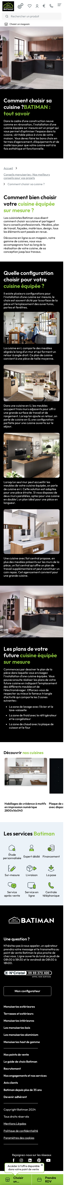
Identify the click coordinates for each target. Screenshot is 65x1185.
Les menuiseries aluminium (21, 1034)
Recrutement (12, 1068)
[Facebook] (13, 1161)
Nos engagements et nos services (25, 1075)
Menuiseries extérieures (19, 1006)
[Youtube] (48, 1161)
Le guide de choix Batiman (20, 1061)
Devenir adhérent (15, 1097)
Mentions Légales (15, 1123)
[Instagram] (21, 1161)
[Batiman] (8, 6)
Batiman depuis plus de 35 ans (23, 1090)
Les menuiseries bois (17, 1027)
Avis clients (11, 1082)
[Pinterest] (39, 1161)
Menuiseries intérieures (19, 1020)
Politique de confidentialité (21, 1131)
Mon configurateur (27, 991)
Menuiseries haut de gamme (22, 1042)
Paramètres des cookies (19, 1138)
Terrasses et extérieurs (18, 1013)
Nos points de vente (16, 1054)
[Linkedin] (30, 1161)
